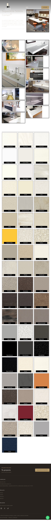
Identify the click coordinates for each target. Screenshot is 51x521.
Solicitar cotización (42, 470)
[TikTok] (8, 508)
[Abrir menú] (27, 7)
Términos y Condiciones (12, 517)
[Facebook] (4, 508)
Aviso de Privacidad (3, 517)
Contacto (1, 494)
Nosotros (1, 492)
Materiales (2, 498)
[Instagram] (1, 508)
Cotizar (45, 7)
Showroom (2, 496)
